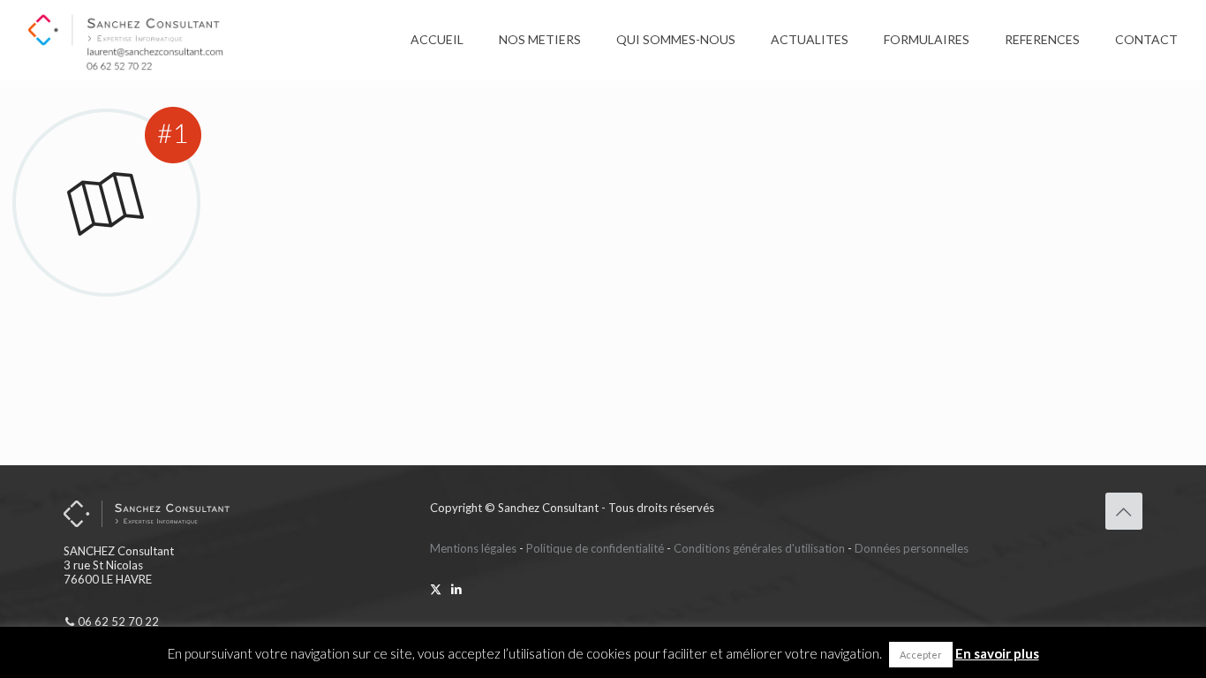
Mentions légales (473, 548)
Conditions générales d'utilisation (759, 548)
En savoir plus (997, 653)
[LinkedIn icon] (456, 589)
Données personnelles (912, 548)
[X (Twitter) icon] (435, 589)
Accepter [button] (921, 654)
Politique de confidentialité (595, 548)
